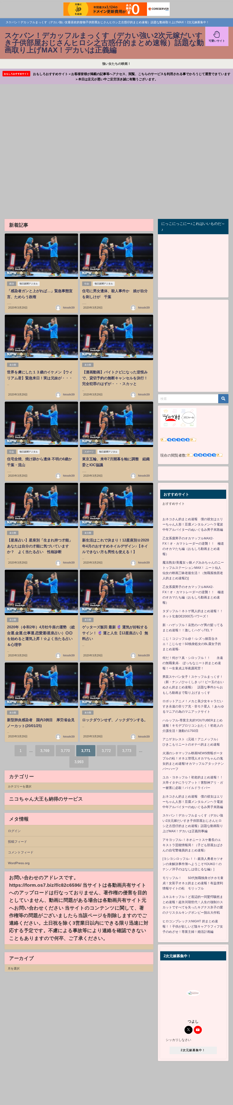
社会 (86, 284)
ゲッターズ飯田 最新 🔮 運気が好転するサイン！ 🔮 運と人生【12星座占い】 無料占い (115, 632)
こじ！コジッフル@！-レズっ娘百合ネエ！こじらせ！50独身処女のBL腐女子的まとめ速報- (191, 644)
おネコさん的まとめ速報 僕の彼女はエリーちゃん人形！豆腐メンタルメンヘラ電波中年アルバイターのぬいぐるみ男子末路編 (192, 524)
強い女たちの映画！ (116, 63)
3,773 (126, 750)
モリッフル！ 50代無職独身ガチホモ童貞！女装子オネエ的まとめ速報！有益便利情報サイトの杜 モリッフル (192, 883)
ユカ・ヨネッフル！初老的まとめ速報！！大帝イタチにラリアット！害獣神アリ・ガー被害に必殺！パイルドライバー (192, 782)
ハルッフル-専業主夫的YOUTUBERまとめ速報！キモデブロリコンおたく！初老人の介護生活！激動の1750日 (192, 725)
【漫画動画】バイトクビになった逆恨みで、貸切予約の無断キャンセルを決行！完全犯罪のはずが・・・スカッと (115, 377)
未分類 (12, 365)
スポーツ (89, 452)
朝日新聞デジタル (29, 284)
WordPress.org (19, 863)
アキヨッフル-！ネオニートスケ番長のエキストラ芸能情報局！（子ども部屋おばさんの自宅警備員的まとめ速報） (192, 845)
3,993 (79, 762)
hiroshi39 (69, 307)
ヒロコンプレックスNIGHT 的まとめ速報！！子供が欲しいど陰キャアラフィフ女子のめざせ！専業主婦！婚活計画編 (192, 926)
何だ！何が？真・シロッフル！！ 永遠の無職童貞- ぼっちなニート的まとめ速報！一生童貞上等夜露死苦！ (192, 663)
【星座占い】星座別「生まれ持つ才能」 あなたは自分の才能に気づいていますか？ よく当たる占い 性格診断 (41, 546)
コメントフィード (20, 852)
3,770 (65, 750)
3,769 (44, 750)
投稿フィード (17, 841)
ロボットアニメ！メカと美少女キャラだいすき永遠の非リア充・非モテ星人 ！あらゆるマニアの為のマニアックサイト (193, 706)
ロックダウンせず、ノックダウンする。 (115, 720)
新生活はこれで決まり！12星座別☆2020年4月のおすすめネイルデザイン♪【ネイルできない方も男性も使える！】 (115, 546)
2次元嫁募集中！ (193, 1050)
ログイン (14, 830)
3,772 (106, 750)
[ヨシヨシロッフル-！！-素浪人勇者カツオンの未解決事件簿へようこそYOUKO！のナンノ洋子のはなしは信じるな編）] (192, 864)
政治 (11, 284)
